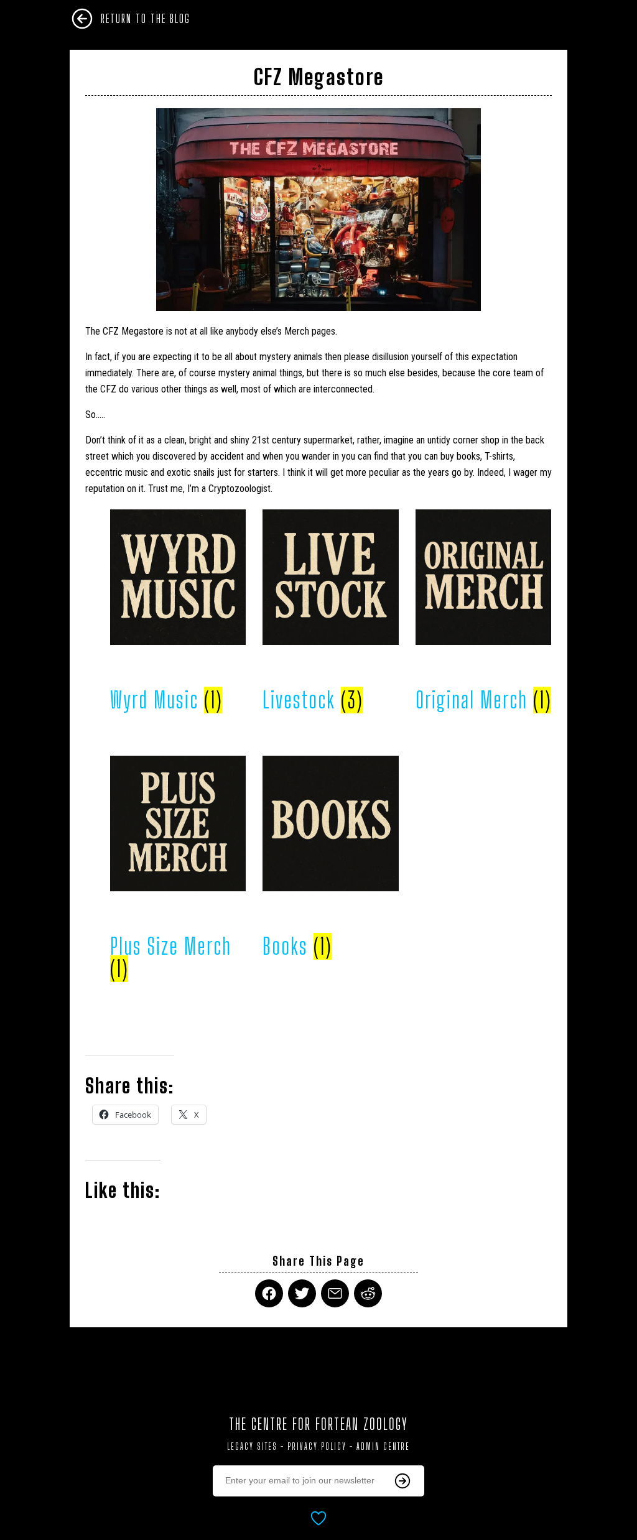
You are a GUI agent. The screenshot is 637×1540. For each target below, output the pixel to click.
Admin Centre (383, 1446)
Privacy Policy (316, 1446)
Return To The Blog (145, 19)
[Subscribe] (402, 1481)
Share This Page (318, 1261)
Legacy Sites (252, 1446)
